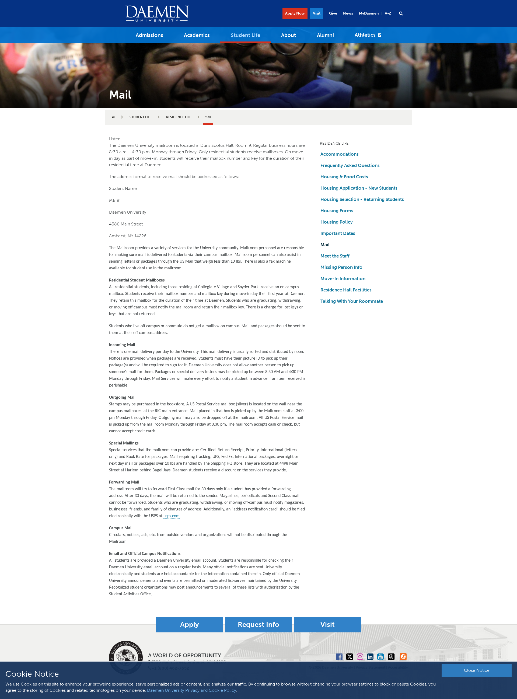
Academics (197, 35)
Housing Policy (336, 222)
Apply (189, 624)
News (348, 13)
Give (333, 13)
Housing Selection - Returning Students (362, 199)
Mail (325, 244)
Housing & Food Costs (344, 176)
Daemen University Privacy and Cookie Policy (191, 690)
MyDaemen (369, 13)
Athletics (365, 35)
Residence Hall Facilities (346, 290)
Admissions (149, 35)
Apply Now (295, 13)
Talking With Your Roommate (351, 301)
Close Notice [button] (477, 670)
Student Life (245, 35)
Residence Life (178, 117)
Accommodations (339, 154)
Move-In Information (342, 278)
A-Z (388, 13)
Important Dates (337, 233)
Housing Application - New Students (358, 188)
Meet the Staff (335, 256)
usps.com (171, 516)
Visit (316, 13)
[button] (401, 13)
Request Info (258, 624)
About (288, 35)
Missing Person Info (341, 267)
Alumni (325, 35)
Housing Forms (336, 210)
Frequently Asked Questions (350, 165)
